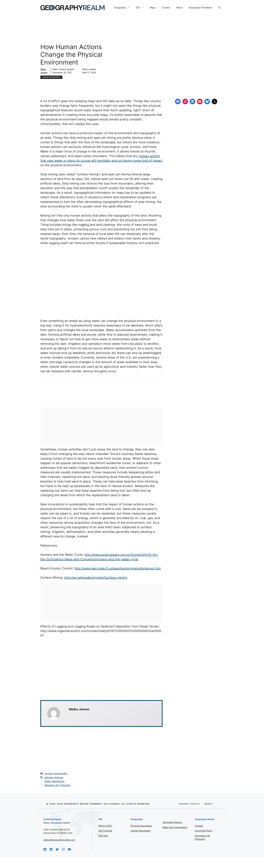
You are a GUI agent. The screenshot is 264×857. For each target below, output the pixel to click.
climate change (53, 777)
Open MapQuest (54, 781)
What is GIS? (105, 825)
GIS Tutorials (105, 830)
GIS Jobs (103, 835)
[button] (219, 7)
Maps (153, 7)
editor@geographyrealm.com (59, 839)
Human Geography (51, 77)
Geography (120, 7)
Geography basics (172, 822)
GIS (138, 7)
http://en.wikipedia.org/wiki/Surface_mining (95, 577)
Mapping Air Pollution (57, 785)
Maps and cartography (175, 827)
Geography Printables (200, 7)
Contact (166, 7)
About (179, 7)
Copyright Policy (204, 830)
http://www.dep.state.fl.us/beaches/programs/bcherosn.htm (117, 568)
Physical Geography (141, 825)
